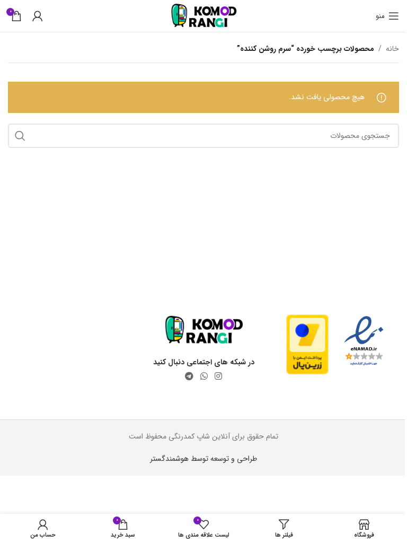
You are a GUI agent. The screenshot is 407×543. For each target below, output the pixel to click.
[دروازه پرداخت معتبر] (307, 344)
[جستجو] (20, 136)
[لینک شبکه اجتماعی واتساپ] (204, 376)
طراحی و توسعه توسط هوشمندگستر (203, 459)
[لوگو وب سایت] (203, 15)
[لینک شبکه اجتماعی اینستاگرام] (218, 376)
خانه (392, 49)
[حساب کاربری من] (37, 16)
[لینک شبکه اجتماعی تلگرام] (189, 376)
